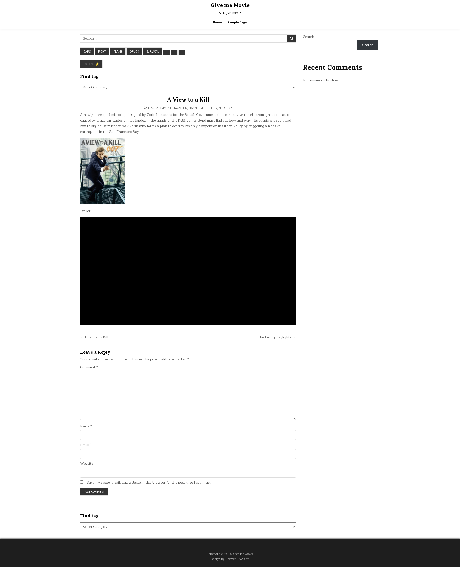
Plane (118, 51)
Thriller (211, 108)
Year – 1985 (225, 108)
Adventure (196, 108)
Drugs (134, 51)
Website (86, 463)
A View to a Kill (188, 99)
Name (86, 426)
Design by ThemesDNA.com (230, 558)
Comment (89, 367)
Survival (152, 51)
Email (85, 445)
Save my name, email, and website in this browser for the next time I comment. (149, 482)
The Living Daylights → (277, 337)
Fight (102, 51)
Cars (87, 51)
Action (182, 108)
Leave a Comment (159, 108)
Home (217, 22)
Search (308, 37)
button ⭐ (91, 64)
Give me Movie (230, 5)
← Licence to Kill (94, 337)
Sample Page (237, 22)
